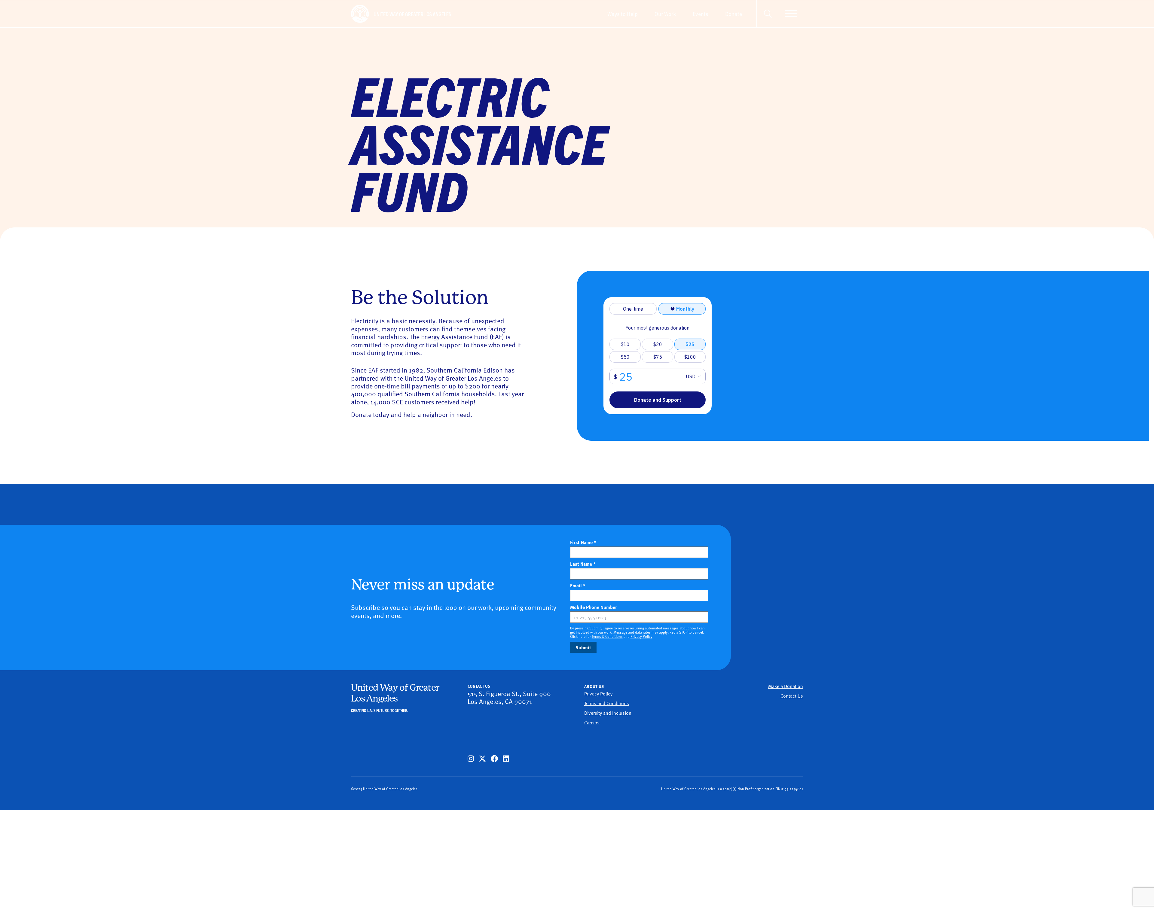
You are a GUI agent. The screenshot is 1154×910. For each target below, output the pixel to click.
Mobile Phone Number (604, 607)
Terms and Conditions (606, 703)
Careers (592, 722)
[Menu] (791, 13)
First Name (583, 542)
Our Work (665, 13)
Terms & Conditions (607, 636)
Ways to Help (622, 13)
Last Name (583, 564)
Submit (583, 647)
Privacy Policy (641, 636)
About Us (594, 686)
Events (700, 13)
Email (577, 586)
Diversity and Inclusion (607, 712)
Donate (733, 13)
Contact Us (791, 695)
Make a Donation (785, 686)
